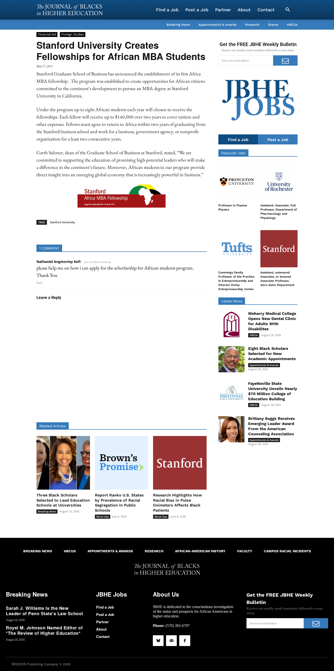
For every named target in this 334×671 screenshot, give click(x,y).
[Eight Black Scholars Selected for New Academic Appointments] (231, 359)
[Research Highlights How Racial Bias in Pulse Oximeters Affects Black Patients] (180, 463)
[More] (159, 232)
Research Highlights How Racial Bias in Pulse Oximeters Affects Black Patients (177, 503)
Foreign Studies (72, 34)
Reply (39, 282)
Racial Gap (102, 516)
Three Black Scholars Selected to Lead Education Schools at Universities (63, 500)
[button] (288, 10)
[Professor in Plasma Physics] (237, 181)
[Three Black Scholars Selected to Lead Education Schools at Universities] (63, 463)
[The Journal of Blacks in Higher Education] (69, 9)
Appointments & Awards (264, 365)
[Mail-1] (171, 640)
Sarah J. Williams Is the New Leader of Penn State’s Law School (44, 611)
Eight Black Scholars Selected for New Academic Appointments (272, 353)
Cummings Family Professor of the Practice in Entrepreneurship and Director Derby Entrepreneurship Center (236, 281)
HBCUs (254, 335)
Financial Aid (47, 34)
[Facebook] (184, 640)
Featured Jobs (233, 153)
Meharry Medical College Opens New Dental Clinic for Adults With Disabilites (272, 321)
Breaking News (47, 511)
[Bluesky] (158, 640)
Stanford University (62, 222)
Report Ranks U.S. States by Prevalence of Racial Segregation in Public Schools (119, 503)
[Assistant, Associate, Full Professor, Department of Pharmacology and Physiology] (279, 181)
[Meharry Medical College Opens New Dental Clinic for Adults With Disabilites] (231, 324)
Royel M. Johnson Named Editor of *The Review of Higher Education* (44, 630)
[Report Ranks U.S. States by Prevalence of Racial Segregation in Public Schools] (121, 463)
